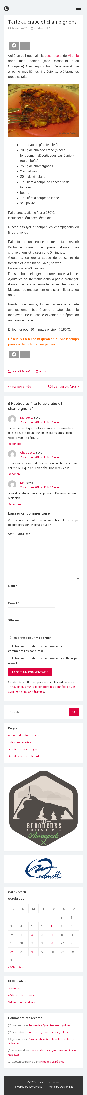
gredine (38, 28)
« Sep (11, 966)
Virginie (73, 55)
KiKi (22, 482)
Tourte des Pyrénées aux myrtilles (49, 1025)
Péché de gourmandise (22, 995)
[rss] (6, 8)
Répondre (14, 443)
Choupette (27, 452)
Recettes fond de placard (23, 756)
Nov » (20, 966)
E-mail (14, 603)
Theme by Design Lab (60, 1086)
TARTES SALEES (21, 371)
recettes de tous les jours (23, 749)
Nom (12, 585)
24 (11, 951)
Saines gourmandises (21, 1002)
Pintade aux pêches (52, 1061)
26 (32, 951)
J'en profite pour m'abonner (31, 637)
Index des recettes (19, 742)
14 (52, 934)
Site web (14, 620)
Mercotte (26, 417)
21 (52, 943)
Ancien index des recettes (24, 735)
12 (32, 934)
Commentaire (19, 533)
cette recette (53, 55)
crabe (42, 371)
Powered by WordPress (28, 1086)
